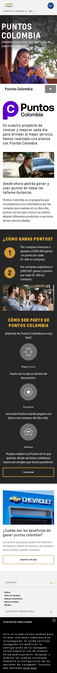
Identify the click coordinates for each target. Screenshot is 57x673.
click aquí (30, 667)
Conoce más (28, 472)
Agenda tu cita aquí (28, 560)
